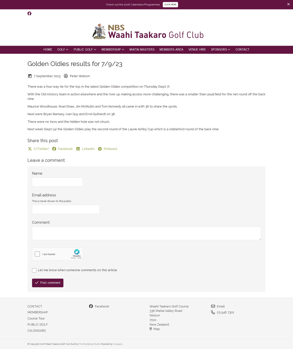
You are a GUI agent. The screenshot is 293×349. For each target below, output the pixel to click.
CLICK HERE (170, 4)
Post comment (50, 283)
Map (156, 329)
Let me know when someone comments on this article (77, 270)
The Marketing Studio (89, 344)
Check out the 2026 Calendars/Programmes (133, 4)
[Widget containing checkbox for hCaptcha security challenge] (57, 254)
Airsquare (117, 344)
